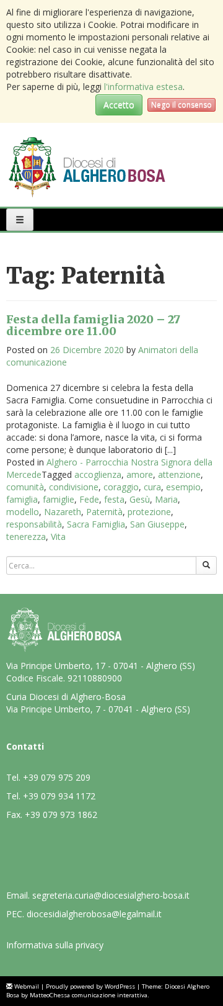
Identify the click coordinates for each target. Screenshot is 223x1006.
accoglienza (97, 474)
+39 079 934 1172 (59, 796)
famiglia (22, 499)
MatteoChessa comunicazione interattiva (88, 995)
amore (139, 474)
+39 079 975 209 (56, 777)
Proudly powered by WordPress (90, 986)
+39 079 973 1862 (61, 814)
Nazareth (62, 512)
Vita (58, 536)
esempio (183, 487)
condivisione (73, 487)
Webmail (26, 986)
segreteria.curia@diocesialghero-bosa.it (111, 895)
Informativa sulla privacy (54, 945)
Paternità (104, 512)
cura (152, 487)
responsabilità (34, 524)
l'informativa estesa (143, 86)
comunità (25, 487)
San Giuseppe (157, 524)
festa (114, 499)
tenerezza (26, 536)
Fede (89, 499)
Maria (166, 499)
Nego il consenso (181, 104)
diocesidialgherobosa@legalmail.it (94, 914)
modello (22, 512)
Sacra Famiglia (96, 524)
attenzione (179, 474)
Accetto (118, 104)
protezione (149, 512)
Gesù (139, 499)
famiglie (58, 499)
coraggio (121, 487)
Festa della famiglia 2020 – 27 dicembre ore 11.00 (93, 325)
